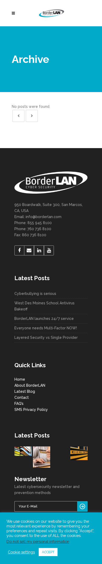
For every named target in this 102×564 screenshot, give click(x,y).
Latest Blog (24, 391)
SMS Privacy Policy (31, 409)
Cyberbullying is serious (35, 293)
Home (19, 379)
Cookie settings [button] (21, 552)
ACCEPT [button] (48, 552)
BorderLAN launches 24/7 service (44, 318)
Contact (21, 397)
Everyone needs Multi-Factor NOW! (45, 328)
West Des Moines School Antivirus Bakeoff (44, 306)
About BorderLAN (29, 385)
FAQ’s (19, 403)
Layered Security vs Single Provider (46, 337)
